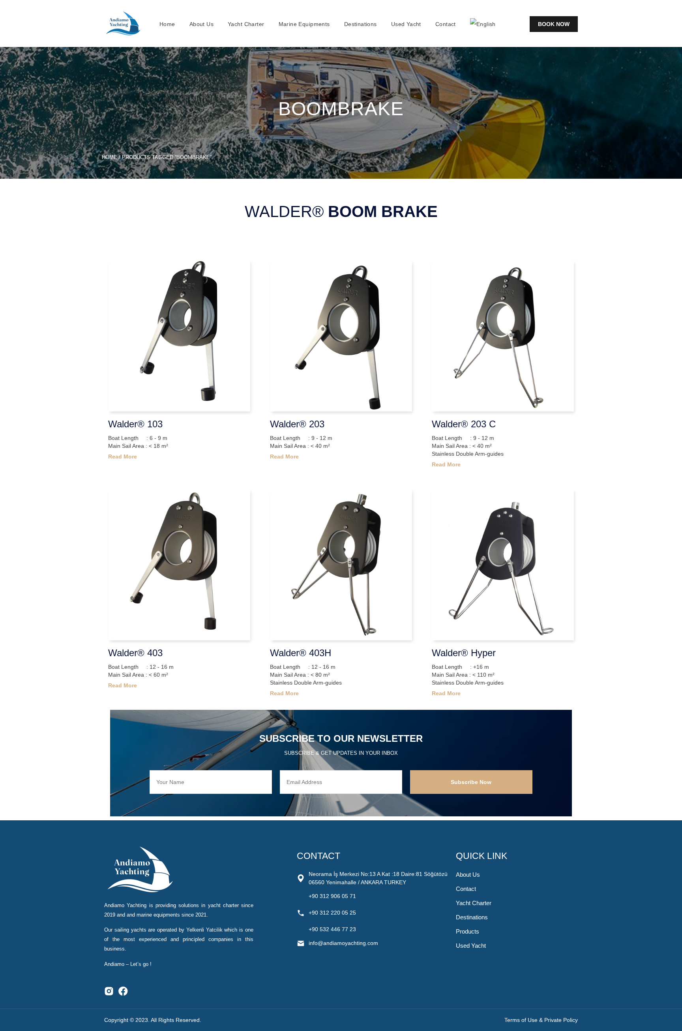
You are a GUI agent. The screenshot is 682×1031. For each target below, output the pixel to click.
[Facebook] (123, 991)
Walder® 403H (300, 652)
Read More (122, 456)
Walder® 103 (135, 424)
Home (167, 24)
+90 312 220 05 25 (332, 912)
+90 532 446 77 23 (332, 929)
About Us (201, 24)
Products (467, 931)
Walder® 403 (135, 652)
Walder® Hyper (464, 652)
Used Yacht (406, 24)
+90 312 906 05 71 (332, 896)
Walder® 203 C (464, 424)
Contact (445, 24)
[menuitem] (483, 24)
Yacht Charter (246, 24)
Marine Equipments (304, 24)
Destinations (360, 24)
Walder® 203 (297, 424)
